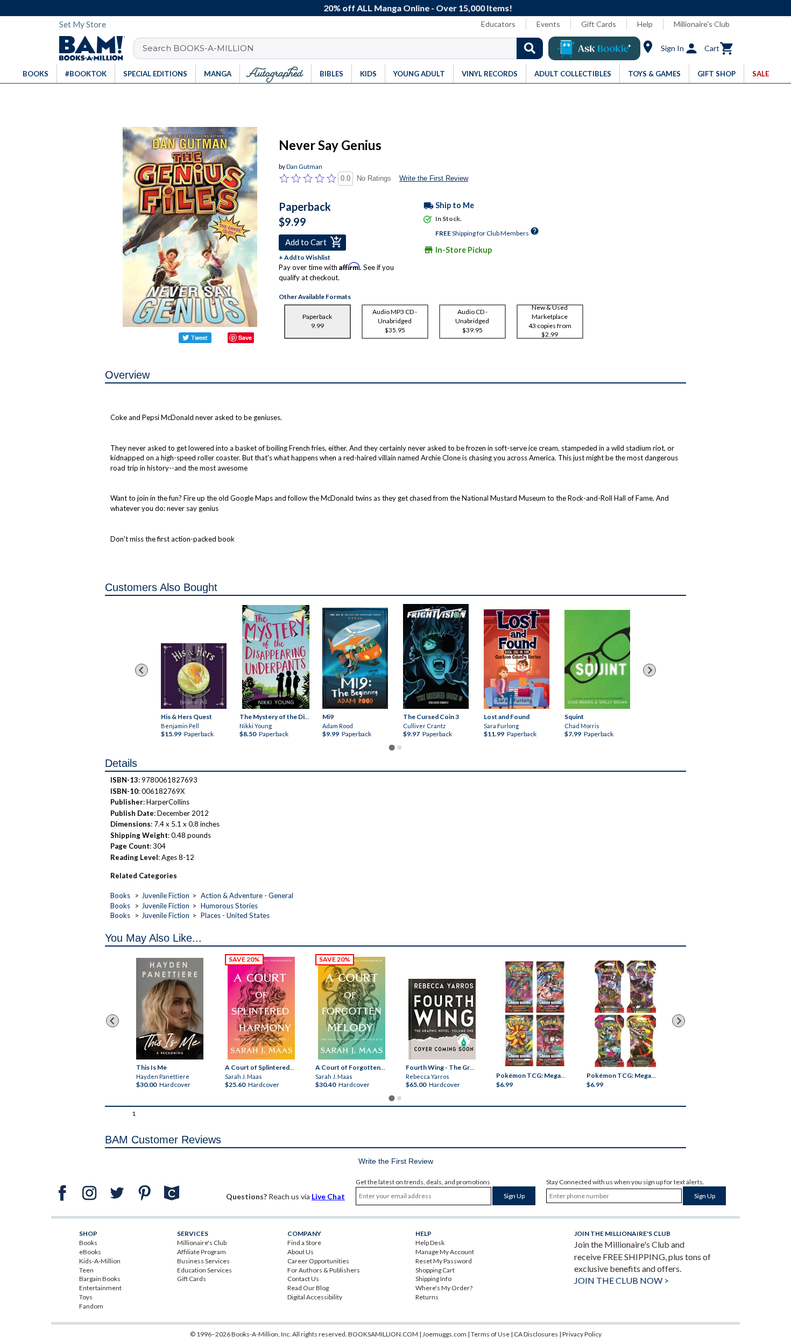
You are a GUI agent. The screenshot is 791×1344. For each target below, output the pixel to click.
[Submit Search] (530, 48)
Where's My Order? (443, 1288)
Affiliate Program (201, 1252)
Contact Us (303, 1279)
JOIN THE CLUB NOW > (621, 1280)
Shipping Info (433, 1279)
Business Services (203, 1261)
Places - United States (235, 915)
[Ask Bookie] (594, 48)
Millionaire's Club (702, 24)
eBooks (90, 1252)
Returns (427, 1297)
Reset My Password (443, 1261)
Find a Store (304, 1243)
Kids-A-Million (100, 1261)
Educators (498, 24)
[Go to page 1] (391, 748)
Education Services (204, 1270)
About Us (300, 1252)
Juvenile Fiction (165, 895)
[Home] (88, 48)
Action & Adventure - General (247, 895)
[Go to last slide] (141, 670)
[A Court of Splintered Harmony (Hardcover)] (261, 1008)
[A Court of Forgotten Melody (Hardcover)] (351, 1008)
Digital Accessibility (314, 1297)
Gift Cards (598, 24)
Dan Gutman (304, 166)
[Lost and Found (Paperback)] (516, 659)
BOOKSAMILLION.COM (383, 1334)
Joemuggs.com (444, 1334)
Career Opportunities (318, 1261)
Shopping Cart (435, 1270)
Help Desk (429, 1243)
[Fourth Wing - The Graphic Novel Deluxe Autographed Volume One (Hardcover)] (442, 1019)
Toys (86, 1297)
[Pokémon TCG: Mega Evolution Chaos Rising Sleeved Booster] (534, 1014)
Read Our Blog (308, 1288)
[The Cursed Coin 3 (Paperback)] (436, 656)
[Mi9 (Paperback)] (355, 658)
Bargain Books (100, 1279)
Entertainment (100, 1288)
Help (645, 24)
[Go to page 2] (399, 747)
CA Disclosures (536, 1334)
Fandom (91, 1306)
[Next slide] (649, 670)
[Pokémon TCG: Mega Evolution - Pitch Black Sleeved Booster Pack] (625, 1014)
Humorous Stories (229, 905)
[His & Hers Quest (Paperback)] (194, 676)
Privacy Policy (582, 1334)
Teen (86, 1270)
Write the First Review (433, 178)
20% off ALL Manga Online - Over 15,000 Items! (401, 8)
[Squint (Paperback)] (597, 659)
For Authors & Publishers (323, 1270)
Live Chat (328, 1196)
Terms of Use (490, 1334)
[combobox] (345, 48)
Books (120, 895)
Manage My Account (444, 1252)
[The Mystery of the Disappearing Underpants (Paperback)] (275, 657)
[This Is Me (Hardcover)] (169, 1008)
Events (548, 24)
